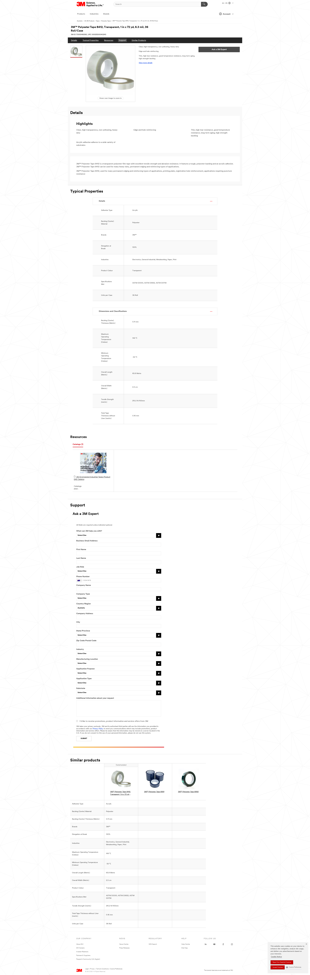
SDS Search (153, 944)
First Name (81, 550)
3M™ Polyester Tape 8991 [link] (154, 792)
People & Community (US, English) (88, 959)
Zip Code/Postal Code (86, 641)
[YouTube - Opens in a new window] (214, 944)
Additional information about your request (95, 698)
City (78, 622)
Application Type (84, 679)
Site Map (184, 948)
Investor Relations (82, 952)
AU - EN (225, 3)
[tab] (78, 444)
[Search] (204, 4)
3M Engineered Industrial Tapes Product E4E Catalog (92, 478)
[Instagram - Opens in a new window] (232, 944)
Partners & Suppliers (83, 955)
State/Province (83, 631)
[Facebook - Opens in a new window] (223, 944)
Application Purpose (85, 669)
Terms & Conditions (102, 969)
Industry (80, 649)
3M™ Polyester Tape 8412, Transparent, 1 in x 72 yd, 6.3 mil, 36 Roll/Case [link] (120, 793)
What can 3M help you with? (89, 531)
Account (226, 14)
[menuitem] (74, 40)
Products (81, 14)
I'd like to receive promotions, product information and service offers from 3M (114, 721)
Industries (94, 14)
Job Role (80, 567)
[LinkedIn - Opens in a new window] (205, 944)
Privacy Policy (98, 729)
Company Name (83, 585)
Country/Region (83, 604)
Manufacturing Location (87, 659)
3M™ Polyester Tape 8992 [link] (188, 792)
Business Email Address (87, 541)
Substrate (80, 688)
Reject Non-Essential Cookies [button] (282, 962)
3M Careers (80, 948)
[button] (294, 967)
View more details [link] (145, 63)
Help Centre (185, 944)
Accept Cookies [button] (278, 967)
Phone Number (83, 577)
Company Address (84, 614)
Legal (87, 969)
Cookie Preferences (116, 969)
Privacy (92, 969)
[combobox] (79, 580)
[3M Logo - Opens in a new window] (90, 4)
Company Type (83, 594)
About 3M (79, 944)
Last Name (81, 558)
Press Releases (124, 948)
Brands (106, 14)
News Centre (123, 944)
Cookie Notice (276, 957)
